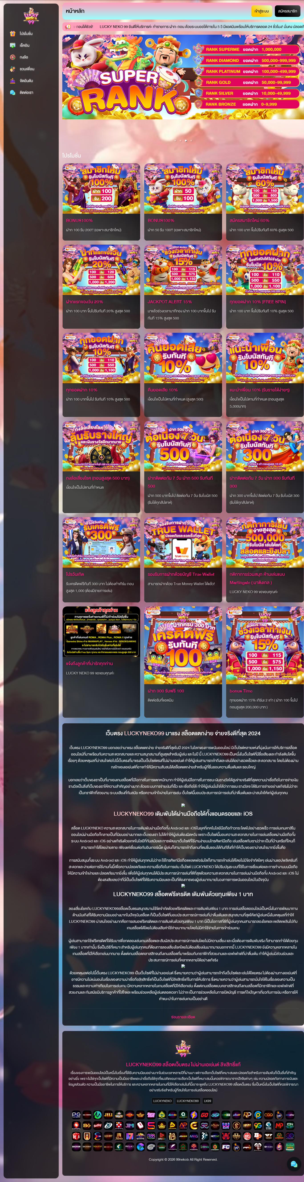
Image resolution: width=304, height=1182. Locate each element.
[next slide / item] (301, 90)
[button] (175, 141)
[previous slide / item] (65, 90)
